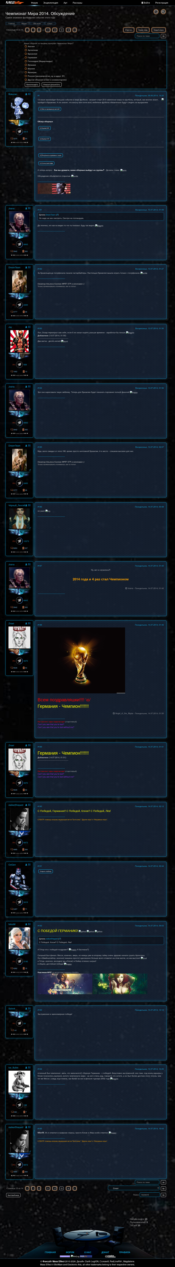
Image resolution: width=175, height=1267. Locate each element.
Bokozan (12, 94)
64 (26, 667)
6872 (26, 842)
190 (40, 806)
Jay (10, 327)
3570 (26, 660)
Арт (65, 2)
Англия (31, 46)
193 (40, 1009)
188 (40, 624)
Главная (50, 1252)
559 (25, 364)
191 (40, 866)
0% (14, 131)
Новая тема (143, 30)
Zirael (11, 623)
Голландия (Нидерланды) (40, 61)
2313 (26, 131)
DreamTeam (14, 267)
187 (40, 565)
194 (40, 1069)
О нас (87, 1252)
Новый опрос (159, 30)
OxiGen (12, 864)
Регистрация (161, 2)
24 (25, 1023)
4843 (26, 244)
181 (40, 209)
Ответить (128, 30)
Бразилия (32, 53)
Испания (32, 64)
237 (26, 548)
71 (26, 909)
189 (40, 746)
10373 (26, 541)
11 (48, 30)
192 (40, 925)
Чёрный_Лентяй (16, 505)
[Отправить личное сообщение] (29, 94)
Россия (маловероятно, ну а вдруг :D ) (46, 76)
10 (26, 371)
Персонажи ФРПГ (45, 972)
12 (55, 30)
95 (26, 311)
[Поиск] (163, 12)
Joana (11, 208)
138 (25, 1105)
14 (68, 30)
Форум (34, 2)
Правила (124, 1252)
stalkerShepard (15, 804)
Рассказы (77, 2)
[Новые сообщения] (156, 12)
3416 (26, 902)
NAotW (11, 924)
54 (26, 138)
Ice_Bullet (13, 1067)
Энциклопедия (50, 2)
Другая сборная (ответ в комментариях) (47, 79)
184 (40, 387)
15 (26, 968)
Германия (32, 57)
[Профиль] (26, 94)
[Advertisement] (135, 1203)
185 (40, 447)
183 (40, 328)
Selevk (11, 1008)
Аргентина (33, 50)
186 (40, 506)
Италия (31, 68)
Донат (105, 1252)
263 (26, 251)
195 (40, 1128)
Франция (32, 72)
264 (26, 849)
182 (40, 268)
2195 (26, 961)
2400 (26, 304)
